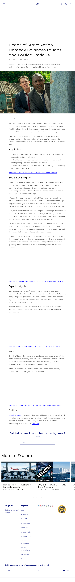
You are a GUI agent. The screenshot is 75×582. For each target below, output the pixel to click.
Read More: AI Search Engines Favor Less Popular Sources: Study (35, 346)
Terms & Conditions (25, 542)
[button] (4, 4)
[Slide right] (42, 498)
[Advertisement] (37, 24)
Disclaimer (25, 555)
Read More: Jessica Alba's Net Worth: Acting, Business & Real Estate (36, 281)
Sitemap (24, 559)
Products (24, 514)
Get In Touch (26, 536)
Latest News (25, 519)
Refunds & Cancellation (26, 549)
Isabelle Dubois (15, 415)
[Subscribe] (53, 442)
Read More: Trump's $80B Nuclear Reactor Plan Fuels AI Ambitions (35, 405)
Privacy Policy (26, 532)
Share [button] (13, 118)
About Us (24, 528)
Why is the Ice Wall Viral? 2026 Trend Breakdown (52, 486)
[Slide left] (33, 498)
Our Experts (25, 523)
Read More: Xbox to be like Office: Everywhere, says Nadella (33, 173)
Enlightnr (35, 424)
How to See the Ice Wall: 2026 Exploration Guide (17, 486)
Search (24, 510)
